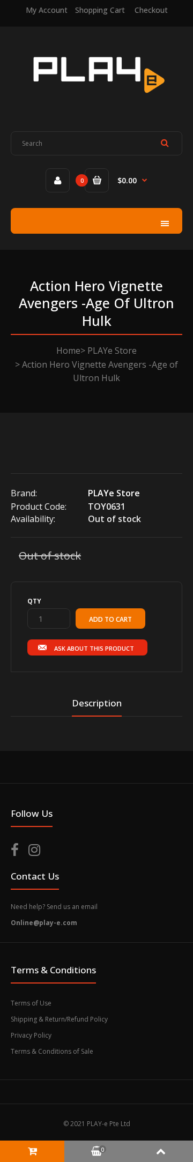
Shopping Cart (100, 10)
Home (68, 350)
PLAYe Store (112, 350)
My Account (47, 10)
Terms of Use (31, 1003)
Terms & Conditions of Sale (52, 1051)
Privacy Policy (31, 1035)
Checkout (151, 10)
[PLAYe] (96, 100)
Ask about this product (94, 648)
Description (97, 703)
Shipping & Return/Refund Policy (59, 1019)
